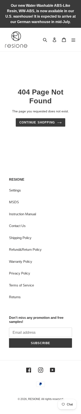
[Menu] (73, 40)
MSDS (14, 202)
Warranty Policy (20, 261)
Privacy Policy (19, 273)
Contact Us (17, 226)
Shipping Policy (20, 238)
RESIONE (34, 399)
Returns (15, 297)
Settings (15, 190)
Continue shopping (37, 122)
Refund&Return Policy (25, 249)
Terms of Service (21, 285)
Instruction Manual (22, 214)
